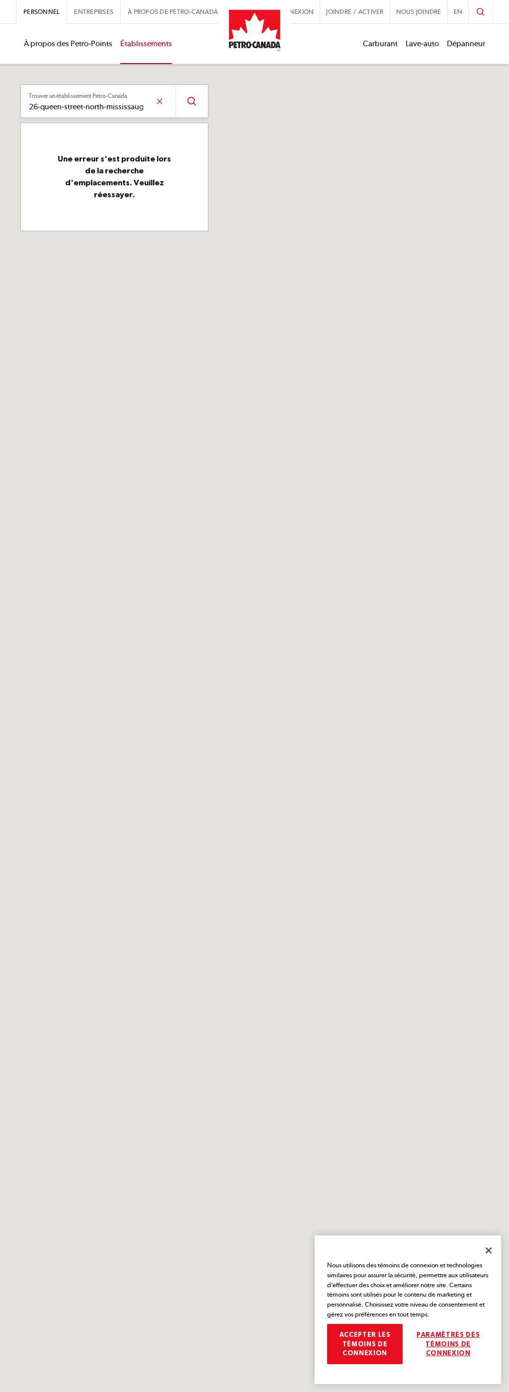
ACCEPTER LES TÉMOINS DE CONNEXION (365, 1344)
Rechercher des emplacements (191, 101)
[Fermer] (489, 1250)
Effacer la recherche (159, 101)
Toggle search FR (481, 11)
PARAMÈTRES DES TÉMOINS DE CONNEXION (448, 1344)
